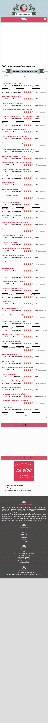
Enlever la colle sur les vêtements (13, 255)
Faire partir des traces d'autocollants (14, 129)
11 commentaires (42, 330)
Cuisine (24, 536)
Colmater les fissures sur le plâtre (13, 288)
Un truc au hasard (24, 559)
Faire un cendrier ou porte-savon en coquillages (17, 367)
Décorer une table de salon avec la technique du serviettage (21, 116)
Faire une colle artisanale (10, 195)
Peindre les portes (8, 268)
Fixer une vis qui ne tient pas (11, 96)
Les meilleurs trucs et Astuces (24, 553)
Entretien (24, 534)
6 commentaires (42, 376)
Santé (24, 530)
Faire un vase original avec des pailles (14, 143)
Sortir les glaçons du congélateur (13, 334)
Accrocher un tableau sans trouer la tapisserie (17, 162)
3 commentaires (42, 363)
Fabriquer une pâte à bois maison (13, 328)
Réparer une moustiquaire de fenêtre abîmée (16, 248)
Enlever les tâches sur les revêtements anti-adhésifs (19, 295)
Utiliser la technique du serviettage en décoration (18, 149)
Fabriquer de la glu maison (10, 123)
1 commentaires (42, 86)
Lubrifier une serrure (8, 361)
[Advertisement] (19, 44)
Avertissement (24, 563)
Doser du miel (6, 301)
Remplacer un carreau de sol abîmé (13, 394)
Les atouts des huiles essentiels (13, 485)
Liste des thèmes (24, 557)
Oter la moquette (7, 407)
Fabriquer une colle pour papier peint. (14, 321)
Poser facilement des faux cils (11, 354)
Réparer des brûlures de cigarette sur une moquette (18, 381)
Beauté (24, 532)
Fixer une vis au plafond (10, 242)
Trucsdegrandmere (17, 85)
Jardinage (24, 538)
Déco (24, 539)
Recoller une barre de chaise (11, 262)
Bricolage (24, 541)
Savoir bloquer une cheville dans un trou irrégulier (18, 176)
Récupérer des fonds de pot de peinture (15, 400)
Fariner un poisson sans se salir (12, 103)
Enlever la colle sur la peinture (11, 341)
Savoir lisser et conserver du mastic (13, 156)
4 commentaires (42, 390)
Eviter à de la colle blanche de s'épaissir (15, 209)
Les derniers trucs (24, 555)
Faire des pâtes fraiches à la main (13, 235)
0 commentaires (42, 92)
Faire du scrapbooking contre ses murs (14, 136)
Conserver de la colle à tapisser (12, 90)
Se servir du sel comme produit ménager (15, 222)
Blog (24, 551)
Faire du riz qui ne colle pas (11, 202)
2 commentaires (42, 125)
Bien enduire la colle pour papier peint (14, 275)
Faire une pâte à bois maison (11, 215)
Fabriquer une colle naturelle (11, 387)
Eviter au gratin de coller (10, 308)
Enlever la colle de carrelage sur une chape (16, 347)
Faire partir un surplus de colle (12, 83)
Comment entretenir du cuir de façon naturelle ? (18, 490)
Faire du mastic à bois (9, 374)
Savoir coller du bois (8, 182)
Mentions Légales (24, 561)
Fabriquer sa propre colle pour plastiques (15, 169)
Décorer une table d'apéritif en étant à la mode (17, 109)
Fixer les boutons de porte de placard (14, 315)
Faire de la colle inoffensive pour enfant (15, 229)
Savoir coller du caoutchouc (11, 189)
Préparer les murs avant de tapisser (13, 281)
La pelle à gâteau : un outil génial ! (14, 488)
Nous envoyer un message (25, 573)
